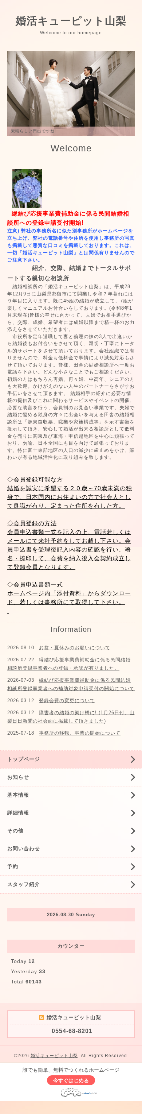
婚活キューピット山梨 (71, 21)
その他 (15, 830)
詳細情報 (18, 813)
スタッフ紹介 (23, 884)
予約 (12, 866)
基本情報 (18, 795)
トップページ (23, 759)
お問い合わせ (23, 848)
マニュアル (35, 308)
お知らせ (18, 777)
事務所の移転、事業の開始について (80, 733)
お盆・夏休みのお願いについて (74, 647)
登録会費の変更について (67, 700)
